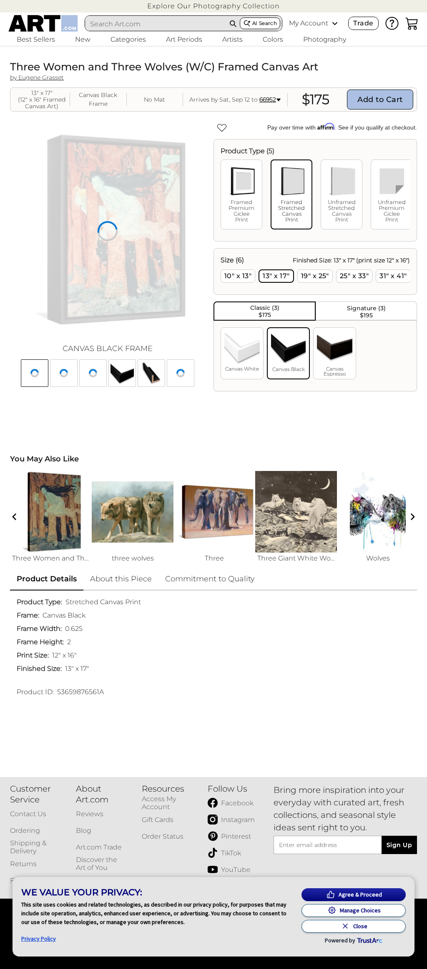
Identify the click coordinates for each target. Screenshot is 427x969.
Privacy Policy (38, 938)
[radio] (238, 276)
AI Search (264, 23)
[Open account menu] (335, 23)
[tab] (241, 194)
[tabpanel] (315, 320)
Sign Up (399, 845)
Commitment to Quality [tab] (210, 578)
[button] (213, 6)
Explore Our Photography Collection (213, 6)
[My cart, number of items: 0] (412, 23)
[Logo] (43, 23)
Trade (363, 23)
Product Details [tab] (47, 578)
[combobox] (156, 24)
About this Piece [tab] (121, 578)
